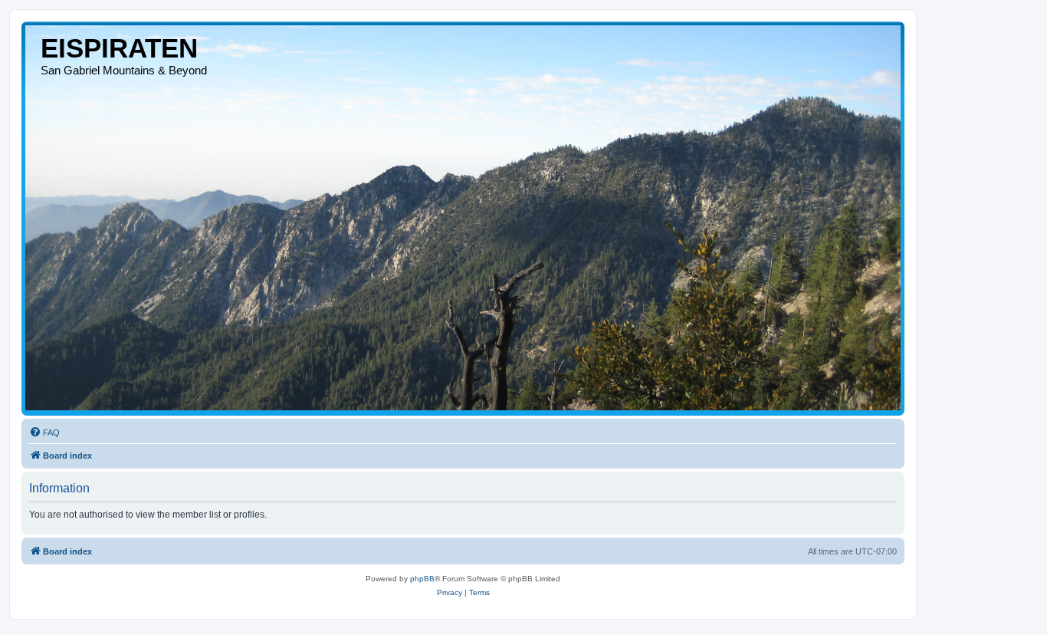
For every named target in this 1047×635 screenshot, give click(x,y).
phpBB (422, 578)
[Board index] (463, 217)
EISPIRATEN (119, 48)
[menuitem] (44, 432)
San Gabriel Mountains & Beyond (124, 70)
